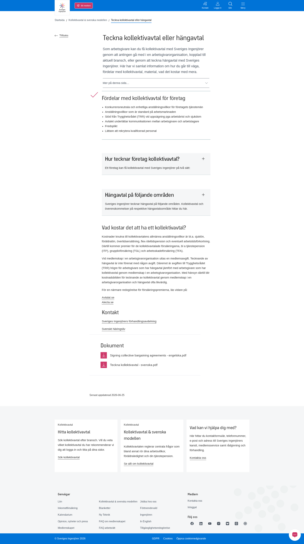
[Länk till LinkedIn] (201, 523)
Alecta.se (108, 302)
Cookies (168, 538)
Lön (60, 501)
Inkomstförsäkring (68, 508)
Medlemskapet (66, 528)
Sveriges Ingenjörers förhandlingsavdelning (129, 321)
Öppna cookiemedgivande (191, 538)
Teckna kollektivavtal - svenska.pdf (133, 365)
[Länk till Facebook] (192, 523)
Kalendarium (65, 514)
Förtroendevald (148, 508)
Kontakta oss (195, 500)
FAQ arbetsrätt (107, 528)
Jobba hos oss (148, 501)
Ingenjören (146, 514)
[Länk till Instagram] (218, 523)
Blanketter (104, 508)
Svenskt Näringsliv (113, 329)
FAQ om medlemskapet (112, 521)
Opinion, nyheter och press (73, 521)
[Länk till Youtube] (209, 523)
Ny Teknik (104, 514)
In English (145, 521)
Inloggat (192, 507)
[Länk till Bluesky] (227, 523)
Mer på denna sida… (116, 83)
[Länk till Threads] (236, 523)
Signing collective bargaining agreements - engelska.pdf (148, 355)
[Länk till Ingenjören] (245, 523)
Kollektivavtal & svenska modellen (118, 501)
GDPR (155, 538)
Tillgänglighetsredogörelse (155, 528)
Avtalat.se (108, 297)
